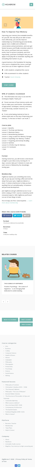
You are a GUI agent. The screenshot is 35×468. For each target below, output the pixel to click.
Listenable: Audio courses (13, 444)
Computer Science (10, 353)
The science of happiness (13, 283)
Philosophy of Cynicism (12, 385)
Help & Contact (9, 430)
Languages (8, 360)
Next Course (26, 319)
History (7, 357)
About (7, 439)
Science (7, 371)
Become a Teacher (10, 423)
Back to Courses (10, 319)
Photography (9, 364)
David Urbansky (15, 77)
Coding (7, 351)
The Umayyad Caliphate (12, 389)
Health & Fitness (10, 355)
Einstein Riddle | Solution (12, 394)
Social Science (9, 373)
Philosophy (8, 362)
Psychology (8, 369)
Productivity (9, 366)
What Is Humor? (10, 414)
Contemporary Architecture (13, 407)
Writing (7, 375)
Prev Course (26, 324)
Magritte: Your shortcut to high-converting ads (19, 446)
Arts (6, 346)
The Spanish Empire (11, 409)
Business (8, 348)
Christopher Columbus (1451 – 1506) (16, 387)
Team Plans (8, 428)
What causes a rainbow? (12, 403)
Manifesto (8, 441)
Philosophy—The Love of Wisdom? (15, 391)
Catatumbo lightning (11, 400)
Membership (9, 425)
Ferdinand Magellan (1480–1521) (14, 412)
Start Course (9, 85)
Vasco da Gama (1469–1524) (13, 405)
